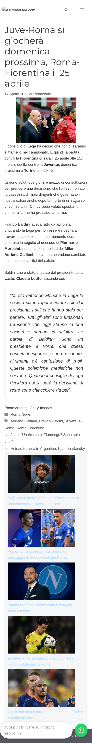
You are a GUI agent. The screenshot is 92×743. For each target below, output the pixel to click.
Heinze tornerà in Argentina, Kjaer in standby (47, 448)
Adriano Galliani (23, 421)
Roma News (20, 414)
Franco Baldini (51, 421)
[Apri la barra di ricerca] (66, 10)
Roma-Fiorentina (30, 428)
